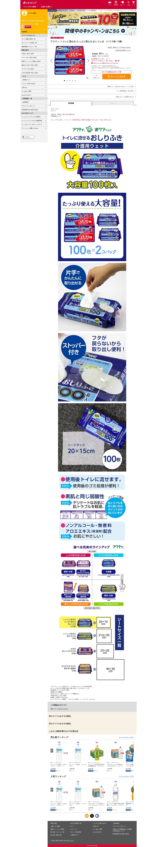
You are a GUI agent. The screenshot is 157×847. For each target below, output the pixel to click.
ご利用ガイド (26, 80)
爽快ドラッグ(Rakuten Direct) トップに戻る (121, 86)
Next (132, 751)
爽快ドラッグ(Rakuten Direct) (59, 709)
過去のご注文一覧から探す (30, 65)
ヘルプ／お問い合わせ (28, 83)
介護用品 (71, 10)
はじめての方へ (26, 95)
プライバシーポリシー (28, 106)
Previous (52, 751)
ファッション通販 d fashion (30, 128)
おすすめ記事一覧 (75, 823)
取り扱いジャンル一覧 (57, 832)
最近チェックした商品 (57, 829)
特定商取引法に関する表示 (30, 109)
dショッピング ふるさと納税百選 (32, 120)
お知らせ (24, 87)
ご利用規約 (25, 102)
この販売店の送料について (122, 50)
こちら (72, 840)
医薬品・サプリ (62, 10)
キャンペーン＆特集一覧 (29, 43)
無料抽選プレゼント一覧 (29, 46)
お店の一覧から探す (28, 53)
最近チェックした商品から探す (31, 61)
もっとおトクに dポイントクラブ (32, 124)
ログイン (28, 137)
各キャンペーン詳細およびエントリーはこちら (105, 63)
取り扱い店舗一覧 (56, 835)
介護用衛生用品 (81, 10)
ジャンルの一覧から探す (29, 57)
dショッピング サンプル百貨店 (31, 116)
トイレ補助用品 (92, 10)
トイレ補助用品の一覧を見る (125, 91)
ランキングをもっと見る (126, 737)
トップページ (52, 10)
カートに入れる (116, 76)
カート (72, 826)
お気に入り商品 (55, 826)
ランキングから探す (28, 69)
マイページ (73, 829)
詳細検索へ (25, 31)
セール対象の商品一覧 (28, 39)
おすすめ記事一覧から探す (30, 73)
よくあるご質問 (26, 91)
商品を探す (54, 823)
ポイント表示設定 (75, 832)
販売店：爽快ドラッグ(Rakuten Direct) (119, 47)
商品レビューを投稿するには (125, 97)
